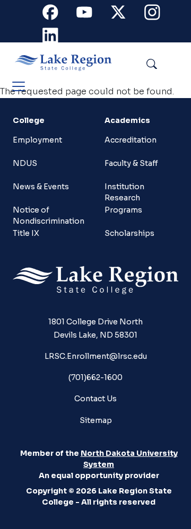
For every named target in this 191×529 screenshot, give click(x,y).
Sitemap (96, 420)
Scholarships (129, 233)
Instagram (158, 14)
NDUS (25, 163)
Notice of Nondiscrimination (44, 214)
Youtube (90, 14)
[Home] (67, 62)
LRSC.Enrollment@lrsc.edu (96, 356)
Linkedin (56, 37)
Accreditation (131, 140)
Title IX (26, 233)
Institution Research (124, 191)
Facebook (56, 14)
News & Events (41, 186)
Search (176, 62)
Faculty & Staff (131, 163)
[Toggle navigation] (19, 86)
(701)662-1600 (95, 377)
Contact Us (95, 398)
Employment (37, 140)
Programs (123, 210)
